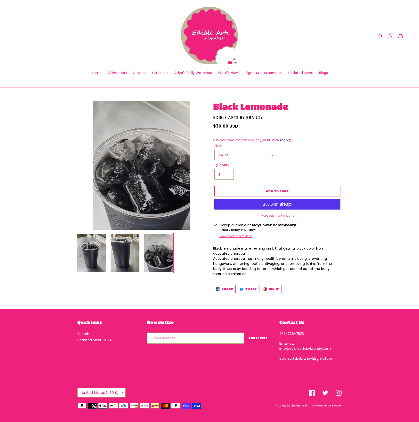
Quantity (221, 165)
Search (83, 333)
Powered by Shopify (328, 405)
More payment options (277, 215)
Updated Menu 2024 (94, 340)
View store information (235, 236)
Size (217, 145)
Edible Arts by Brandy (300, 405)
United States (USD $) (100, 392)
